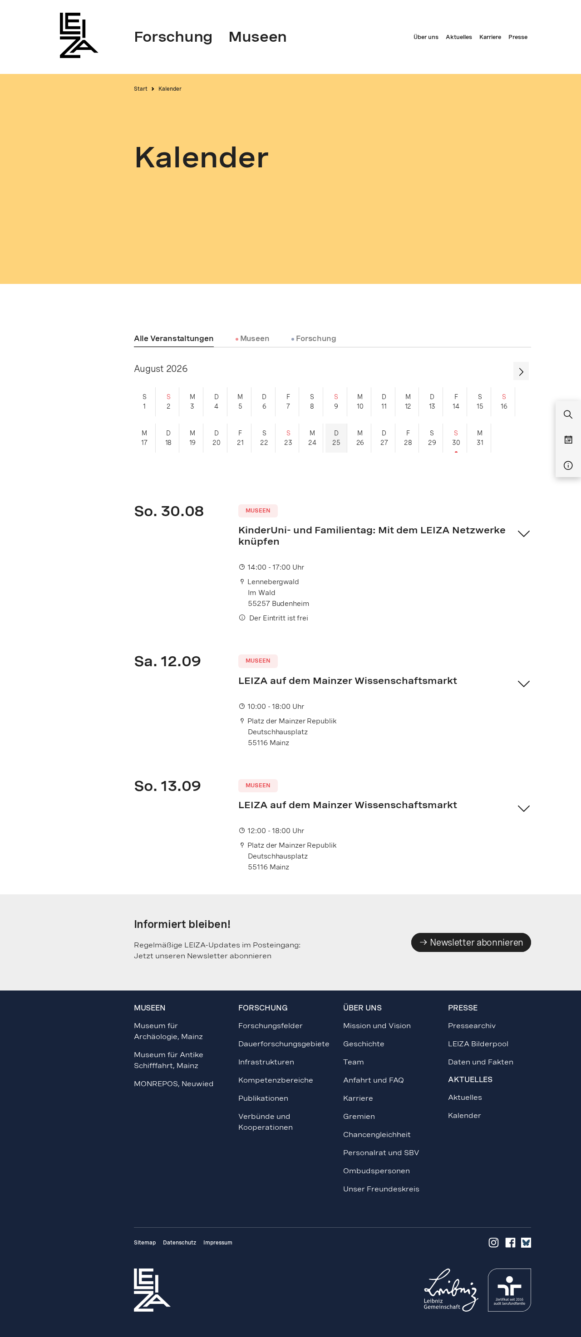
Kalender (464, 1115)
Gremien (359, 1116)
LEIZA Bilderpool (478, 1043)
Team (353, 1062)
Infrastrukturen (266, 1062)
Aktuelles (465, 1097)
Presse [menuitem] (517, 37)
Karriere (358, 1098)
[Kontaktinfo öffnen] (568, 466)
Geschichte (363, 1043)
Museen (254, 339)
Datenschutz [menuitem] (179, 1242)
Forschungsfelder (270, 1025)
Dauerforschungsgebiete (284, 1043)
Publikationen (263, 1098)
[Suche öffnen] (568, 415)
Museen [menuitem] (257, 36)
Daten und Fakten (480, 1062)
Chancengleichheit (377, 1134)
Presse (462, 1008)
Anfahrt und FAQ (373, 1080)
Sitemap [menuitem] (145, 1242)
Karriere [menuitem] (490, 37)
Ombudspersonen (376, 1170)
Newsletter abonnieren (475, 942)
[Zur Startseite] (81, 35)
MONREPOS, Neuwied (174, 1083)
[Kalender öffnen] (568, 440)
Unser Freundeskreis (381, 1189)
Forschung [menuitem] (173, 36)
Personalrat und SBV (381, 1152)
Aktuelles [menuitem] (459, 37)
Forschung (315, 339)
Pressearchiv (472, 1025)
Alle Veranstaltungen (174, 339)
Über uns (362, 1008)
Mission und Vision (377, 1025)
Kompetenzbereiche (275, 1080)
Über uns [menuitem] (426, 37)
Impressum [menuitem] (217, 1242)
